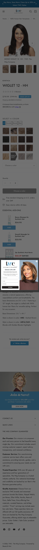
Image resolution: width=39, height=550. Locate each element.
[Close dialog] (37, 261)
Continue (10, 287)
